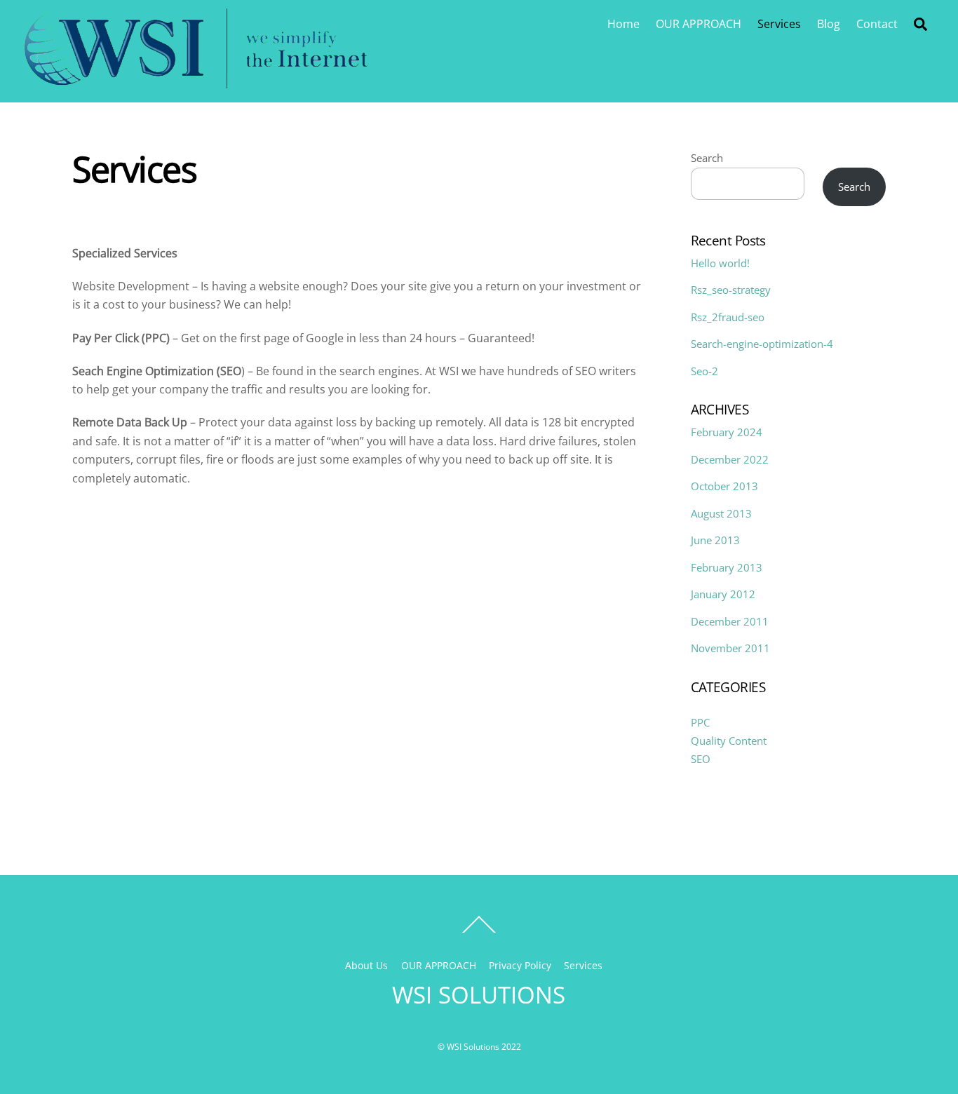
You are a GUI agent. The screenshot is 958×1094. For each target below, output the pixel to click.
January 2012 (723, 594)
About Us (366, 965)
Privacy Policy (520, 965)
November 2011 (730, 648)
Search (707, 158)
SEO (700, 759)
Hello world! (720, 263)
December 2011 (730, 621)
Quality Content (729, 741)
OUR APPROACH (698, 24)
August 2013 (721, 513)
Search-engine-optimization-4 (762, 344)
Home (623, 24)
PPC (700, 722)
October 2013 (724, 486)
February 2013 (726, 567)
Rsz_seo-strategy (731, 290)
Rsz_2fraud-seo (727, 317)
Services (779, 24)
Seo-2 (704, 371)
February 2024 (726, 432)
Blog (828, 24)
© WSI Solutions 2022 (479, 1047)
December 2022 (730, 459)
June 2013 (715, 540)
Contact (877, 24)
